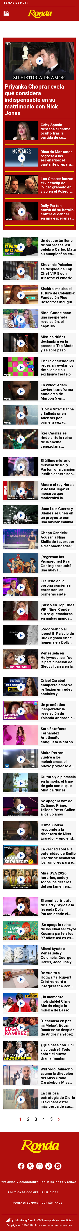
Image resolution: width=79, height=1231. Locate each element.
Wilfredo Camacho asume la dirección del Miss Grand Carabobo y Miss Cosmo (57, 1078)
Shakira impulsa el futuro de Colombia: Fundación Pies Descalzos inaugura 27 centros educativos (58, 299)
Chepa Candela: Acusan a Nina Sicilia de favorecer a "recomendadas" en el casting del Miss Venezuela (57, 544)
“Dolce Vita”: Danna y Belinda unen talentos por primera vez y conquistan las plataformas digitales (57, 422)
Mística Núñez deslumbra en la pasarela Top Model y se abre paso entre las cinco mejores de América (58, 348)
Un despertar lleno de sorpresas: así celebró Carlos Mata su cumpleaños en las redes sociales (58, 249)
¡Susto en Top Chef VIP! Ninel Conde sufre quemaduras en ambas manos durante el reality (57, 614)
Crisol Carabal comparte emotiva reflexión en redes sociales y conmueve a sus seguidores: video (56, 691)
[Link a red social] (21, 1166)
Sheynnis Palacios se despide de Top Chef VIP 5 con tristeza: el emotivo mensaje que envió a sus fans (58, 275)
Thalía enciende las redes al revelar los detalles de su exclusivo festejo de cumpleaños (57, 370)
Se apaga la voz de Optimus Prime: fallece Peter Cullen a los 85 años (58, 807)
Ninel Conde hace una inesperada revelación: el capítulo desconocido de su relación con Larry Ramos (57, 326)
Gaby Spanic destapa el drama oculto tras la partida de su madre (55, 133)
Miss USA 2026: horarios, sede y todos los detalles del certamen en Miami (56, 882)
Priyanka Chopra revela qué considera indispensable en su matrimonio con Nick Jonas (34, 99)
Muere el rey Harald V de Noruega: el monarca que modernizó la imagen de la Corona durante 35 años (58, 495)
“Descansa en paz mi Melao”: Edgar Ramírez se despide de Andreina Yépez (58, 1027)
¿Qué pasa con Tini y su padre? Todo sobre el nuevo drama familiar (57, 1051)
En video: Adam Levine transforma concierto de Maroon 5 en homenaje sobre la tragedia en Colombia (57, 398)
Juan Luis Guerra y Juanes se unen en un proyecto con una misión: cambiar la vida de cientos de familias (58, 519)
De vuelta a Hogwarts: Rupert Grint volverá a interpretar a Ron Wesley (56, 982)
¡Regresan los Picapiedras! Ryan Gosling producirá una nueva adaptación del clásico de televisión (56, 570)
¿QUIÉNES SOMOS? (26, 1202)
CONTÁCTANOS (51, 1202)
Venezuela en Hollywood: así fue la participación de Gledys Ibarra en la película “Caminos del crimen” (57, 664)
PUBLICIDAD (49, 1192)
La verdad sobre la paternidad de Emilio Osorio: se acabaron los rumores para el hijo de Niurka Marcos (58, 860)
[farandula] (39, 14)
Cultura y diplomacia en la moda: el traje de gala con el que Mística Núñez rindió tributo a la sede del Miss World (58, 788)
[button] (6, 14)
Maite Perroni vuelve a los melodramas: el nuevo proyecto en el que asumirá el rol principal (58, 764)
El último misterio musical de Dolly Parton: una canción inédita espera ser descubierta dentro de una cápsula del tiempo (58, 473)
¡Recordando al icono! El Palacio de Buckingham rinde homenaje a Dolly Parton (57, 638)
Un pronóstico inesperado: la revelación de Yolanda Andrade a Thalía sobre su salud (56, 715)
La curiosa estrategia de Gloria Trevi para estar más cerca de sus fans (58, 1102)
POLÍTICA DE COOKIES (23, 1192)
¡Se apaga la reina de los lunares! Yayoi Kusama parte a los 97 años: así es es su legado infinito (58, 933)
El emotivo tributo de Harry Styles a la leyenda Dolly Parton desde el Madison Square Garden (57, 911)
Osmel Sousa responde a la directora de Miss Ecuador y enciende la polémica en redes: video (58, 836)
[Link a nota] (39, 61)
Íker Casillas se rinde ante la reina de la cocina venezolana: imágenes (56, 442)
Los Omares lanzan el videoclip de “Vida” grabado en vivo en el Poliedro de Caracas (57, 187)
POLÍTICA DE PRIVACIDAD (59, 1182)
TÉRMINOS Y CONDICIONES (19, 1182)
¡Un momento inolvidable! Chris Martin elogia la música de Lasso (55, 1003)
